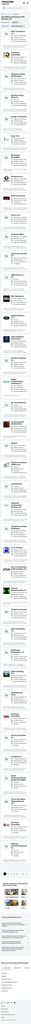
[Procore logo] (8, 2)
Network (5, 4)
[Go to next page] (26, 874)
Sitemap (3, 1017)
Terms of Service (5, 1011)
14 (23, 874)
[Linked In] (2, 1003)
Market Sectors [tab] (17, 967)
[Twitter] (8, 1003)
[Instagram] (11, 1003)
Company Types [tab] (7, 967)
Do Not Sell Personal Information (8, 1014)
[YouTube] (14, 1002)
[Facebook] (4, 1003)
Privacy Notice (4, 1009)
